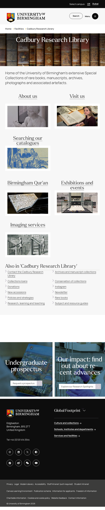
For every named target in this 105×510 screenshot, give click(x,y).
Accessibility (40, 484)
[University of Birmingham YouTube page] (36, 463)
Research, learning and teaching (26, 303)
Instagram (60, 286)
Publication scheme (42, 491)
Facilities (19, 28)
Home (8, 28)
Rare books (61, 297)
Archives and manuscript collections (75, 271)
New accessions (17, 292)
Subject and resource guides (71, 303)
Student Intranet (81, 484)
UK (88, 3)
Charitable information (16, 498)
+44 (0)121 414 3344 (20, 439)
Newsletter (61, 292)
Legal (16, 484)
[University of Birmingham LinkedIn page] (18, 452)
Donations (13, 286)
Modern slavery (26, 484)
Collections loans (17, 281)
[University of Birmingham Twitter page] (27, 452)
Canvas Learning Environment (20, 491)
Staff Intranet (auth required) (60, 484)
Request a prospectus (23, 383)
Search (76, 16)
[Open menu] (95, 16)
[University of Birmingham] (26, 16)
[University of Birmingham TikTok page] (10, 463)
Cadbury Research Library (40, 28)
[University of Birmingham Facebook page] (36, 452)
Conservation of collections (70, 281)
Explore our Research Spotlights (77, 386)
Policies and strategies (20, 297)
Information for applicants (63, 491)
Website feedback (59, 498)
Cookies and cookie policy (39, 498)
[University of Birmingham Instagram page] (10, 452)
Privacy (10, 484)
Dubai (95, 3)
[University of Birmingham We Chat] (27, 463)
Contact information (77, 498)
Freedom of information (86, 491)
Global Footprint (67, 410)
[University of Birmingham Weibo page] (18, 463)
